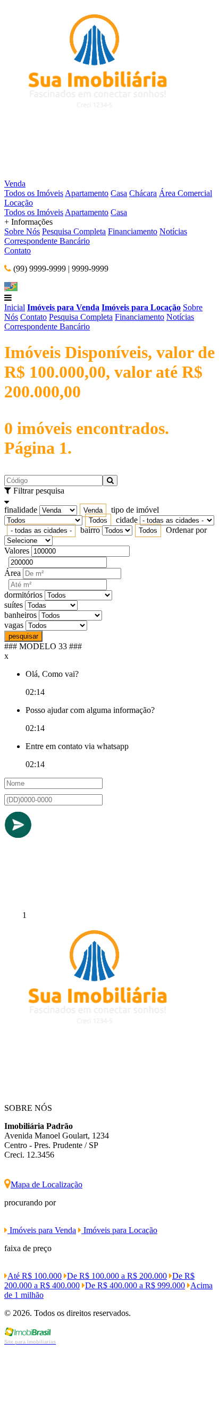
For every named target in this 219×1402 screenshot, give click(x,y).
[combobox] (93, 510)
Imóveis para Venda (63, 307)
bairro (90, 529)
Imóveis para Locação (141, 307)
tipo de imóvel (135, 509)
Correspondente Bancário (47, 240)
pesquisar (23, 636)
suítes (13, 604)
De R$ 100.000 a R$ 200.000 (117, 1275)
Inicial (14, 307)
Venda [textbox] (93, 510)
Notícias (173, 231)
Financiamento (132, 231)
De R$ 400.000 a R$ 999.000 (135, 1285)
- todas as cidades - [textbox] (41, 530)
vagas (13, 625)
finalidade (20, 509)
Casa (119, 193)
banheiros (20, 614)
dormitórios (23, 594)
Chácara (143, 193)
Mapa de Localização (46, 1184)
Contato (17, 250)
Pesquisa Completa (74, 231)
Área (12, 572)
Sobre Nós (22, 231)
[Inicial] (94, 174)
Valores (16, 550)
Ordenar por (186, 529)
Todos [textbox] (98, 520)
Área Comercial (185, 193)
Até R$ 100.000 (34, 1275)
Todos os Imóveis (33, 193)
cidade (127, 519)
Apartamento (86, 193)
